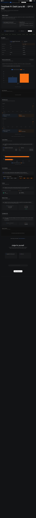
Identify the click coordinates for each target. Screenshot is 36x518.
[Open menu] (34, 1)
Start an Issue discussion (22, 238)
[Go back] (1, 31)
